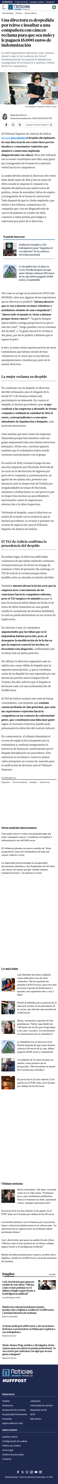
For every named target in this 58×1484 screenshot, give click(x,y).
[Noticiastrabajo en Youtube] (35, 1472)
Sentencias (45, 782)
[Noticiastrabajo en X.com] (22, 1472)
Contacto (6, 1458)
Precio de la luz (21, 2)
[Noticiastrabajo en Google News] (40, 1472)
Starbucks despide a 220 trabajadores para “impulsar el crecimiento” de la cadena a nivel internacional (36, 249)
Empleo (33, 782)
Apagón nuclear (37, 2)
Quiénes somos (10, 1436)
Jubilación (35, 1401)
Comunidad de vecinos (41, 1405)
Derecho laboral (20, 782)
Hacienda (7, 1418)
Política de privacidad (13, 1454)
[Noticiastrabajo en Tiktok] (31, 1472)
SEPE (32, 1414)
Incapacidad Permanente (14, 1414)
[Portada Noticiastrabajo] (29, 1373)
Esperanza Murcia (18, 115)
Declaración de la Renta (14, 1409)
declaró (13, 137)
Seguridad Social (38, 1409)
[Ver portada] (19, 7)
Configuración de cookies (14, 1441)
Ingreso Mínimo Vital (12, 1423)
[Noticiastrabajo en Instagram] (26, 1472)
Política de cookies (11, 1445)
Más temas (35, 1418)
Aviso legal (7, 1450)
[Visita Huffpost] (54, 7)
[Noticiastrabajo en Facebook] (17, 1472)
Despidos (5, 782)
